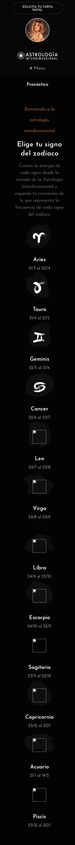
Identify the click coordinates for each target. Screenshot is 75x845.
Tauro (39, 309)
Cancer (39, 409)
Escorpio (39, 617)
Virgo (39, 508)
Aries (39, 260)
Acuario (39, 767)
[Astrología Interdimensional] (37, 56)
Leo (39, 459)
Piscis (39, 817)
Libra (39, 568)
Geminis (39, 359)
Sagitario (39, 667)
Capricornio (39, 717)
